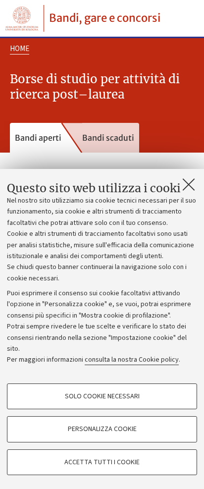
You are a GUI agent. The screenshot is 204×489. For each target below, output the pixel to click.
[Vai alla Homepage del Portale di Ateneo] (22, 18)
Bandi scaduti (108, 138)
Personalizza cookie (102, 429)
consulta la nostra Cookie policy (132, 360)
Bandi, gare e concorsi (104, 18)
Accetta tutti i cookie (102, 462)
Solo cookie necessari (102, 396)
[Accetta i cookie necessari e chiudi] (189, 184)
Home (19, 49)
